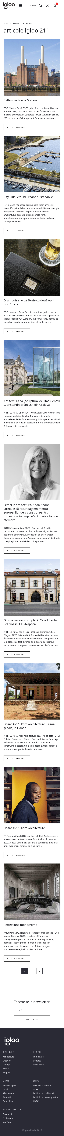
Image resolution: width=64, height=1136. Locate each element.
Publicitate (38, 1056)
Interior (7, 1060)
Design (6, 1064)
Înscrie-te (32, 1020)
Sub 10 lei (8, 1101)
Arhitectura (8, 1056)
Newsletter (38, 1064)
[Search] (40, 5)
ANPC (36, 1101)
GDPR (36, 1089)
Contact (37, 1060)
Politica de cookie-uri (43, 1093)
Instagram (8, 1118)
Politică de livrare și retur (45, 1097)
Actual (6, 1068)
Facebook (7, 1114)
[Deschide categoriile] (20, 5)
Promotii (7, 1097)
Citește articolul (17, 127)
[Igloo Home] (9, 5)
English (6, 1072)
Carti (5, 1089)
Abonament (9, 1093)
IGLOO (6, 23)
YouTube (7, 1122)
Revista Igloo (9, 1085)
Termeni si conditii (42, 1085)
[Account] (47, 5)
